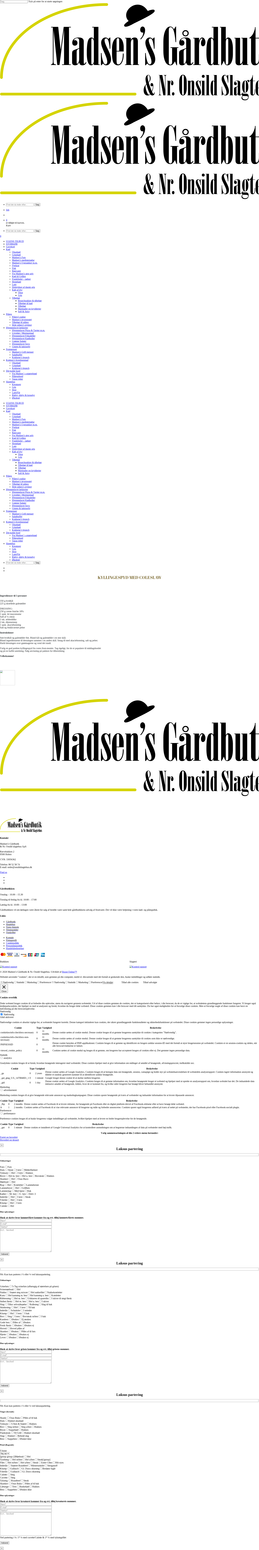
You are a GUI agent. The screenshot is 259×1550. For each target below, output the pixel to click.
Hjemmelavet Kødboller (23, 500)
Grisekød (16, 416)
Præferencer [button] (5, 1110)
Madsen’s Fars (19, 419)
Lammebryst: (6, 1188)
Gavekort (10, 408)
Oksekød (16, 414)
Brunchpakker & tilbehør (30, 462)
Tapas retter (17, 541)
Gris (20, 457)
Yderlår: (4, 1200)
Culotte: (3, 1206)
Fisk (14, 430)
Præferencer (45, 982)
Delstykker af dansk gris (23, 449)
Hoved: (3, 1328)
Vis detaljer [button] (108, 982)
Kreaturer (16, 546)
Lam (14, 446)
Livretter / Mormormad (23, 495)
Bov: (2, 1316)
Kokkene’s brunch (20, 519)
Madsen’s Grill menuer (23, 514)
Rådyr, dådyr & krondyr (23, 557)
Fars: (2, 1167)
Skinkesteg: (5, 1307)
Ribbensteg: (5, 1298)
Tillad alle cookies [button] (129, 982)
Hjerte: (3, 1334)
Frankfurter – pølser (21, 441)
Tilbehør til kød (25, 465)
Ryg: (2, 1185)
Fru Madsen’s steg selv (23, 435)
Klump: (3, 1203)
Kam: (2, 1295)
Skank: (3, 1418)
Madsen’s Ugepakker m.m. (24, 424)
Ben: (2, 1439)
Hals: (2, 1170)
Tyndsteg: (4, 1459)
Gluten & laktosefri (21, 508)
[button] (9, 1137)
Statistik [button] (3, 1055)
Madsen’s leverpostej (22, 481)
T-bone (3, 1450)
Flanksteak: (5, 1433)
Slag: (2, 1304)
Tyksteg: (4, 1480)
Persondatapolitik (14, 945)
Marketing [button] (5, 1087)
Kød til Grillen (19, 438)
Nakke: (3, 1292)
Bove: (3, 1176)
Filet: (2, 1462)
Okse (20, 454)
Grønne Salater (19, 503)
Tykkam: (4, 1173)
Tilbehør (16, 459)
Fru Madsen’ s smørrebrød (24, 535)
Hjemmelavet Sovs (21, 505)
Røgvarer (16, 432)
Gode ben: (5, 1322)
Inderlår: (4, 1197)
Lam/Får (16, 554)
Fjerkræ (15, 427)
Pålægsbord (17, 538)
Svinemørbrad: (7, 1289)
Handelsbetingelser (15, 948)
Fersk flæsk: (6, 1325)
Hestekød (16, 443)
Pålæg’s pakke (19, 478)
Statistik (20, 982)
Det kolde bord (13, 532)
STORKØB (12, 405)
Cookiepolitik (12, 943)
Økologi (16, 559)
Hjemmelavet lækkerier (17, 489)
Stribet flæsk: (6, 1301)
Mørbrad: (4, 1182)
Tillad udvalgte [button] (150, 982)
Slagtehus (10, 543)
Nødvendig (8, 982)
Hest (14, 551)
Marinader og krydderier (29, 470)
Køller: (3, 1194)
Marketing (32, 982)
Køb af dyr (17, 451)
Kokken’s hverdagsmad (17, 522)
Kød (8, 411)
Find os (3, 872)
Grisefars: (4, 1286)
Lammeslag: (6, 1191)
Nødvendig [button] (5, 1011)
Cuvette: (4, 1477)
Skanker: (4, 1179)
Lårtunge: (4, 1486)
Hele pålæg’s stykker (22, 487)
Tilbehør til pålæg (20, 484)
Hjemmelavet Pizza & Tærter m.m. (28, 492)
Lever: (3, 1337)
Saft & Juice (24, 473)
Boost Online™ (69, 972)
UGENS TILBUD (15, 403)
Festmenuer (11, 511)
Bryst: (3, 1430)
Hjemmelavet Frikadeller (23, 497)
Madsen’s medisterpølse (23, 422)
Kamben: (4, 1319)
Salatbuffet (17, 516)
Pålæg (9, 476)
